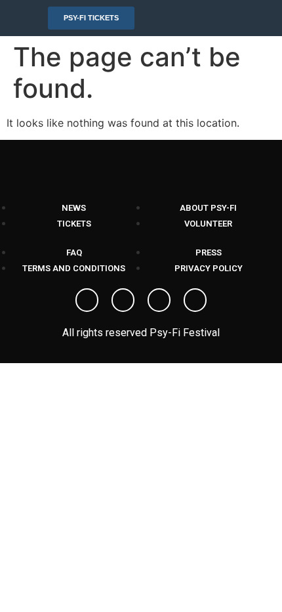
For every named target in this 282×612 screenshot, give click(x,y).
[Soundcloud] (195, 299)
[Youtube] (159, 299)
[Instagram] (122, 299)
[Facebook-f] (86, 299)
